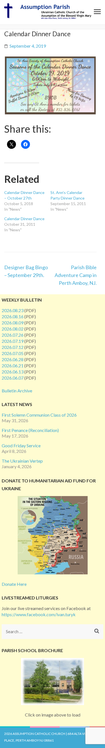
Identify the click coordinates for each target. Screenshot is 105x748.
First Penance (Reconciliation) (30, 430)
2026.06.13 (13, 371)
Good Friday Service (21, 445)
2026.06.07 (13, 377)
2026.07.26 (13, 334)
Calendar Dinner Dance (24, 218)
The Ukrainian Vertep (22, 460)
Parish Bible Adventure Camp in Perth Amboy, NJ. (76, 275)
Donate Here (14, 584)
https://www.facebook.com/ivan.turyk (39, 614)
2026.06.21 (13, 365)
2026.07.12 (13, 347)
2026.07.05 (13, 353)
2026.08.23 (13, 310)
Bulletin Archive (17, 390)
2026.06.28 (13, 359)
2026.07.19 (13, 341)
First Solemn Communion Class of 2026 (39, 414)
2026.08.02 (13, 328)
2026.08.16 (13, 316)
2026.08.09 (13, 322)
